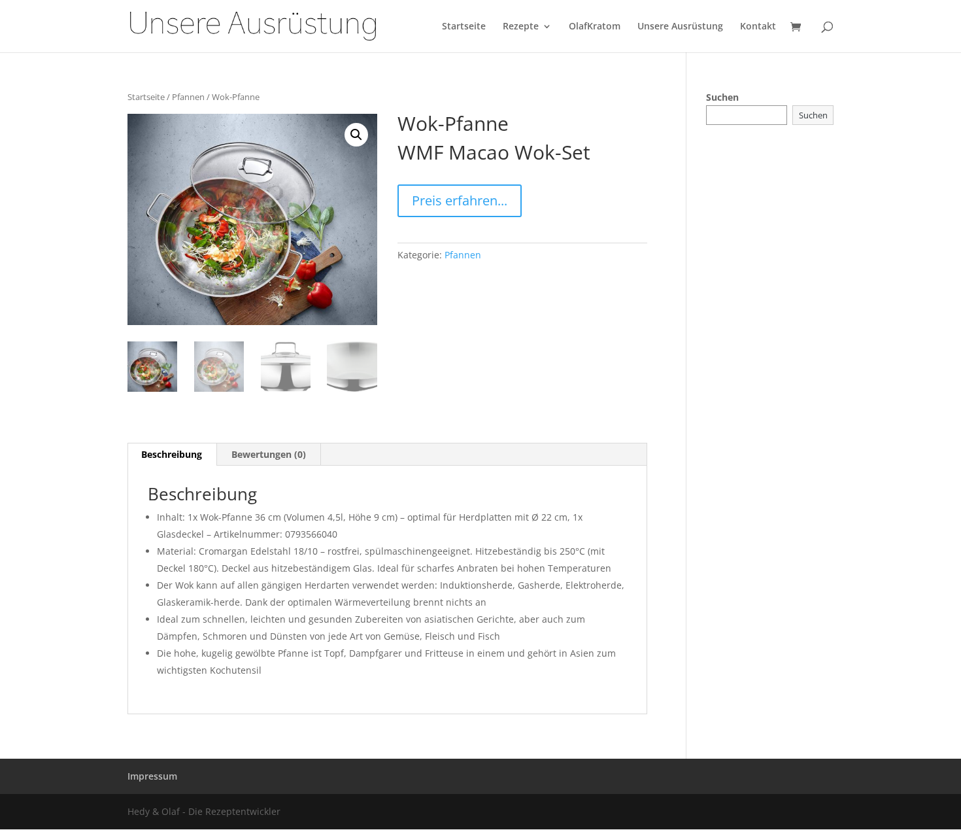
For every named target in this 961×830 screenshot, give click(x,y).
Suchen (722, 97)
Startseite (464, 27)
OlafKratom (594, 27)
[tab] (172, 454)
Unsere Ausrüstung (680, 27)
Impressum (152, 776)
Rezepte (521, 27)
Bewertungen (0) (268, 454)
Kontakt (758, 27)
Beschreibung (171, 454)
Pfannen (188, 97)
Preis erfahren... (459, 200)
